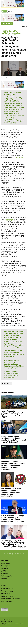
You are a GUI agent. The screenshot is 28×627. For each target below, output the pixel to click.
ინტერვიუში (9, 220)
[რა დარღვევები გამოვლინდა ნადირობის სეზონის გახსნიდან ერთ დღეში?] (14, 402)
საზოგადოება (5, 565)
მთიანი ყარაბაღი (6, 383)
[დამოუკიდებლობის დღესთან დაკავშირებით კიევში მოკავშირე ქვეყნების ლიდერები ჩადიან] (14, 427)
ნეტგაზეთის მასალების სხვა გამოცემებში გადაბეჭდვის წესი (12, 623)
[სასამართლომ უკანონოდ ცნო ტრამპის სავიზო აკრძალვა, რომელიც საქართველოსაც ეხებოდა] (14, 506)
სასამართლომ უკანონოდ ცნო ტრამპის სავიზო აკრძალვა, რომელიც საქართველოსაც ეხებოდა (12, 518)
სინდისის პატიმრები (7, 588)
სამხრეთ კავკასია (11, 33)
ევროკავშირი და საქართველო (10, 598)
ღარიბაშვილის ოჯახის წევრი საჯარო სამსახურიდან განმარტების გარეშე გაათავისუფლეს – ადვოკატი (14, 544)
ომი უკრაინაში (5, 593)
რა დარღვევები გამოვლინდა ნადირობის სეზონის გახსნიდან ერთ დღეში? (12, 414)
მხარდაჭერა (7, 23)
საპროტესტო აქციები (7, 591)
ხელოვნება (4, 573)
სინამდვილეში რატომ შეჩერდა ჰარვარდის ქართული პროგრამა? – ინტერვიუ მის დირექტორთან (11, 492)
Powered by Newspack (6, 621)
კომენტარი (4, 571)
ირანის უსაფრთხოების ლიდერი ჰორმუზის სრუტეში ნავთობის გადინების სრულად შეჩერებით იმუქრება (13, 465)
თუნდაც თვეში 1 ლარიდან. (13, 368)
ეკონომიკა (4, 568)
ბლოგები (4, 578)
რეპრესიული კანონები (8, 596)
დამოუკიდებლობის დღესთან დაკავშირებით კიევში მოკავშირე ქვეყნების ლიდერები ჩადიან (13, 439)
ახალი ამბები (8, 30)
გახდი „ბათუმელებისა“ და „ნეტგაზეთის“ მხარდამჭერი (14, 364)
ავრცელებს (19, 157)
